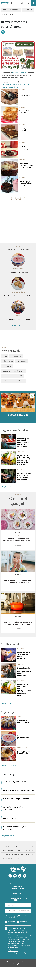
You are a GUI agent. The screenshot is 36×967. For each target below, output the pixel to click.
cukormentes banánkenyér (13, 371)
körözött (19, 376)
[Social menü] (16, 3)
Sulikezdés (20, 435)
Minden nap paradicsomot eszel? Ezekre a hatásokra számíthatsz (23, 442)
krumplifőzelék (22, 747)
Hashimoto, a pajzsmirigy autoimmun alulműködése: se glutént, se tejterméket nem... (24, 459)
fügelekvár (7, 366)
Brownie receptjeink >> (10, 87)
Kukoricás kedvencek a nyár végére (16, 854)
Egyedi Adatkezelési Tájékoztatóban (14, 950)
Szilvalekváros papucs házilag (18, 320)
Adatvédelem (18, 886)
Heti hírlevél (23, 921)
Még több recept (18, 325)
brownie (22, 90)
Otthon (19, 470)
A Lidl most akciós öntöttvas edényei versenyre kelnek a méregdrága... (18, 623)
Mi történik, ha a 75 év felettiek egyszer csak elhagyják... (23, 655)
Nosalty (8, 32)
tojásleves (7, 381)
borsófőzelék (20, 381)
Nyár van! (20, 451)
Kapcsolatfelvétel (18, 888)
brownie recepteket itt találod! (16, 84)
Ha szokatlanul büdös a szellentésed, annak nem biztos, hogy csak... (18, 581)
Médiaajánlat (18, 893)
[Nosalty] (5, 2)
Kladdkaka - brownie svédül (25, 94)
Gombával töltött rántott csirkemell (14, 808)
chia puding (7, 376)
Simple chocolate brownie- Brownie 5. (26, 149)
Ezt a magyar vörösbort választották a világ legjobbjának (24, 476)
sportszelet (28, 10)
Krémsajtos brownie (23, 129)
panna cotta (21, 361)
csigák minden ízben (18, 292)
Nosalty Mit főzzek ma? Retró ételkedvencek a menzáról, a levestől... (18, 540)
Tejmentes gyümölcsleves (18, 272)
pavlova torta (15, 356)
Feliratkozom (24, 911)
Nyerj (3, 15)
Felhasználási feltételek (18, 884)
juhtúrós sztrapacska (11, 10)
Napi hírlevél (11, 921)
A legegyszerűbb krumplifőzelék (23, 752)
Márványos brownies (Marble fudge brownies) (26, 165)
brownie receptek (19, 72)
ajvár (5, 356)
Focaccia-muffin (10, 818)
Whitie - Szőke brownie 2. (25, 112)
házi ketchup (8, 361)
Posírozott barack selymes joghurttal (15, 828)
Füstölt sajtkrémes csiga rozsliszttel (18, 296)
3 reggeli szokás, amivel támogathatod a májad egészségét (24, 671)
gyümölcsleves (18, 268)
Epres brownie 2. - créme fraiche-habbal (25, 183)
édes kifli (18, 316)
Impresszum (18, 891)
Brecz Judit (18, 545)
